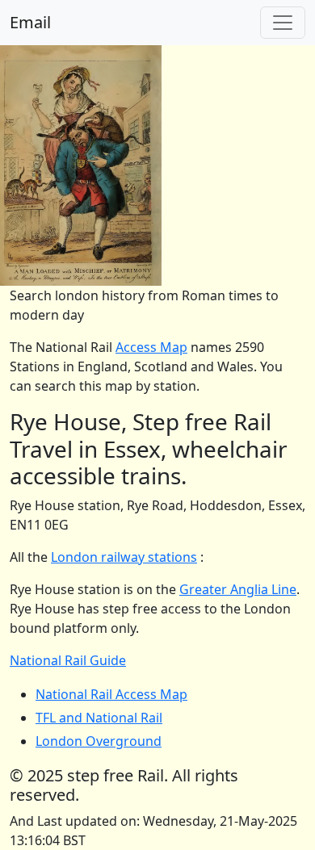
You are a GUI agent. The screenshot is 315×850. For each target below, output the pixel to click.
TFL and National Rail (99, 717)
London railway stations (124, 557)
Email (30, 22)
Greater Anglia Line (237, 589)
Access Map (151, 347)
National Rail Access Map (111, 694)
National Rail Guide (68, 660)
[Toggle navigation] (282, 22)
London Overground (99, 741)
